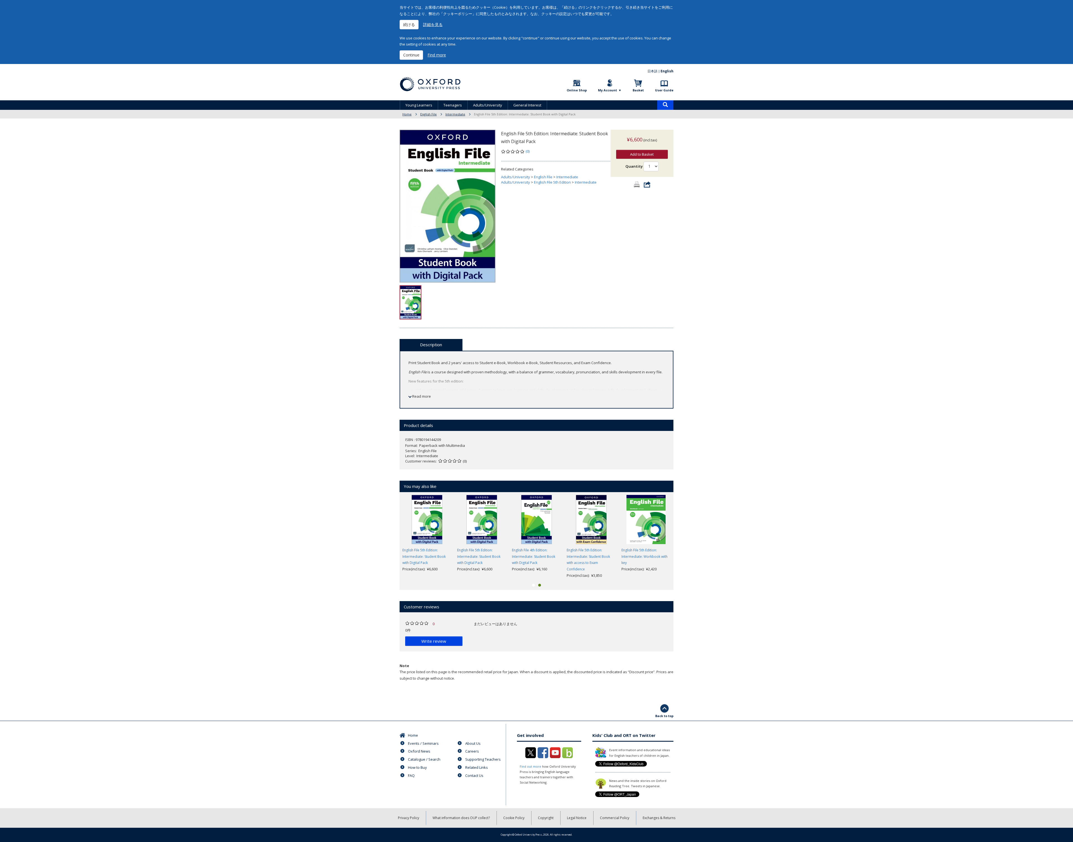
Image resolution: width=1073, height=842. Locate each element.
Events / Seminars (423, 743)
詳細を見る (433, 24)
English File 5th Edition (552, 182)
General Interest (527, 105)
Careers (472, 751)
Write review (433, 641)
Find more (437, 55)
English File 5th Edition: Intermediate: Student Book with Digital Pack (424, 556)
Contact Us (474, 775)
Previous (391, 536)
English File (428, 114)
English (667, 71)
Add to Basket (642, 154)
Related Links (476, 767)
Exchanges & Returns (659, 817)
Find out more (530, 766)
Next (681, 536)
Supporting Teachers (483, 759)
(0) (528, 151)
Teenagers (452, 105)
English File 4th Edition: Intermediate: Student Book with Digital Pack (533, 556)
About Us (473, 743)
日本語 (652, 71)
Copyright (546, 817)
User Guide (664, 90)
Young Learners (418, 105)
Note (404, 665)
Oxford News (419, 751)
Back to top (664, 716)
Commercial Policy (614, 817)
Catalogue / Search (424, 759)
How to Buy (417, 767)
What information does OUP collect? (461, 817)
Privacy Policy (408, 817)
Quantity (634, 166)
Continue (411, 55)
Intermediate (455, 114)
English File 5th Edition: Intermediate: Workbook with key (644, 556)
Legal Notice (577, 817)
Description (431, 344)
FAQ (411, 775)
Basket (638, 90)
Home (407, 114)
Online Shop (577, 90)
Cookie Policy (513, 817)
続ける (409, 24)
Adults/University (487, 105)
